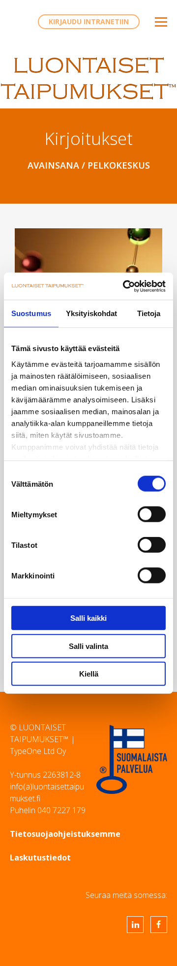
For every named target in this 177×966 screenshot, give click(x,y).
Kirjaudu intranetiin (89, 21)
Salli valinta (88, 646)
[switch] (152, 514)
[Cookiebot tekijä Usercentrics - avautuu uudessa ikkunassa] (125, 286)
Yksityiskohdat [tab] (91, 313)
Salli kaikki (88, 618)
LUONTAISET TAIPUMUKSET (88, 78)
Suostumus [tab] (31, 313)
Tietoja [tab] (149, 313)
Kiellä (88, 674)
